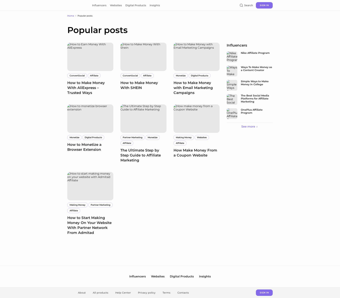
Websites (116, 5)
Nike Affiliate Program (255, 53)
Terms (166, 292)
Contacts (183, 292)
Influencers (99, 5)
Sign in (264, 5)
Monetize (181, 75)
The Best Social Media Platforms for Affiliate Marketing (255, 98)
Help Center (123, 292)
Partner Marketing (132, 137)
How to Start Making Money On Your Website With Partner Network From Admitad (89, 225)
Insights (155, 5)
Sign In (264, 292)
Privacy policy (146, 292)
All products (100, 292)
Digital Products (135, 5)
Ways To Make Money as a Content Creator (256, 69)
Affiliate (94, 75)
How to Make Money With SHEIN (139, 85)
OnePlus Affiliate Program (252, 111)
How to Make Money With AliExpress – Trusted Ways (86, 88)
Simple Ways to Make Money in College (255, 83)
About (82, 292)
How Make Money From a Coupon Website (195, 152)
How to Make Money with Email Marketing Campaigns (193, 88)
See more (248, 126)
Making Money (184, 137)
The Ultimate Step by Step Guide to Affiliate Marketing (140, 155)
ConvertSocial (77, 75)
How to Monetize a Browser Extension (84, 147)
